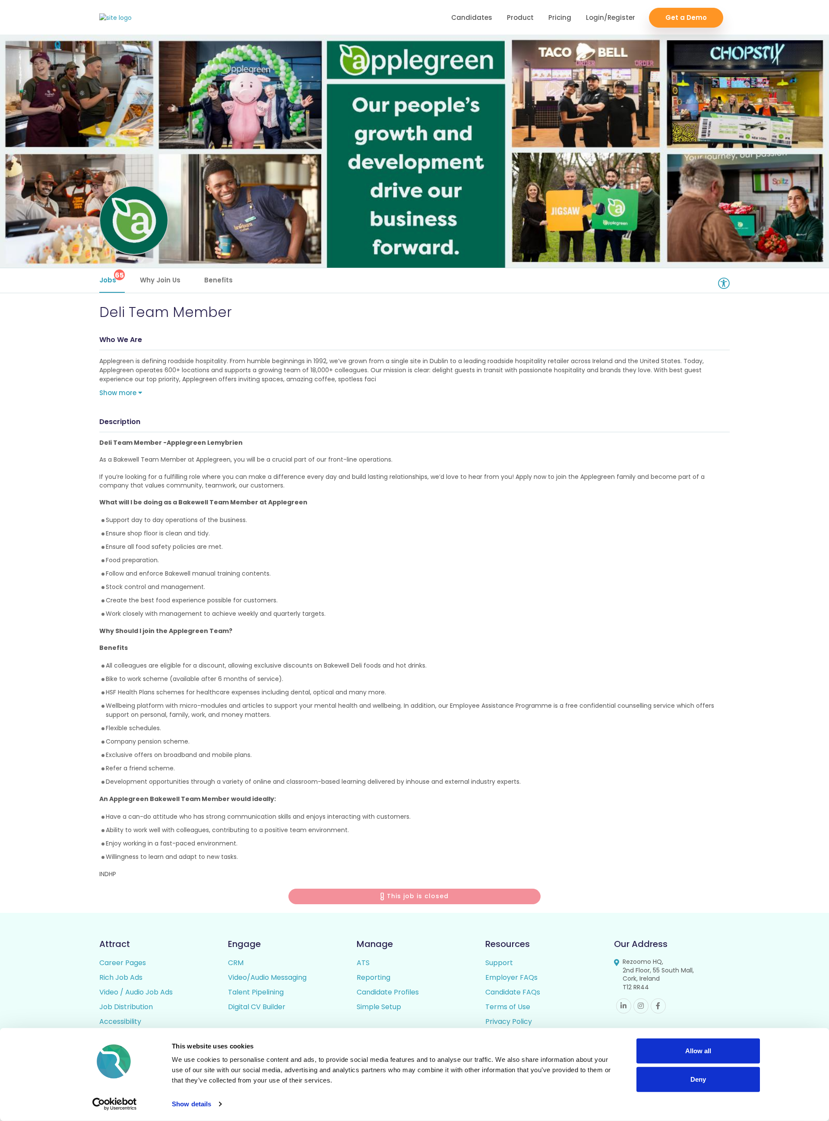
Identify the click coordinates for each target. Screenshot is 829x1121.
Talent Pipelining (256, 992)
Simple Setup (379, 1007)
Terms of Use (507, 1007)
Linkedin (623, 1005)
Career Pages (122, 963)
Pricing (559, 17)
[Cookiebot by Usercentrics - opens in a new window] (114, 1104)
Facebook (658, 1005)
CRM (236, 963)
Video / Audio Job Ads (136, 992)
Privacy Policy (508, 1021)
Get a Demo (686, 17)
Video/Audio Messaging (267, 977)
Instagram (641, 1005)
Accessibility (120, 1021)
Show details (191, 1104)
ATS (363, 963)
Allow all (698, 1050)
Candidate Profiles (388, 992)
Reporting (373, 977)
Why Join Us (160, 280)
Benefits (218, 280)
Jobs (111, 277)
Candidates (471, 17)
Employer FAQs (511, 977)
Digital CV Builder (256, 1007)
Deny (698, 1079)
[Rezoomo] (115, 17)
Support (499, 963)
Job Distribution (126, 1007)
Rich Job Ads (120, 977)
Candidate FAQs (512, 992)
